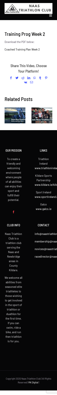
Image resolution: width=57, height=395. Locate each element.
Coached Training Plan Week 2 (22, 49)
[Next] (50, 115)
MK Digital (33, 382)
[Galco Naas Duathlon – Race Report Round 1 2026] (15, 115)
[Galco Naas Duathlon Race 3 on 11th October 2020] (41, 115)
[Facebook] (13, 212)
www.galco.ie (43, 209)
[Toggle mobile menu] (50, 15)
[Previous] (7, 115)
